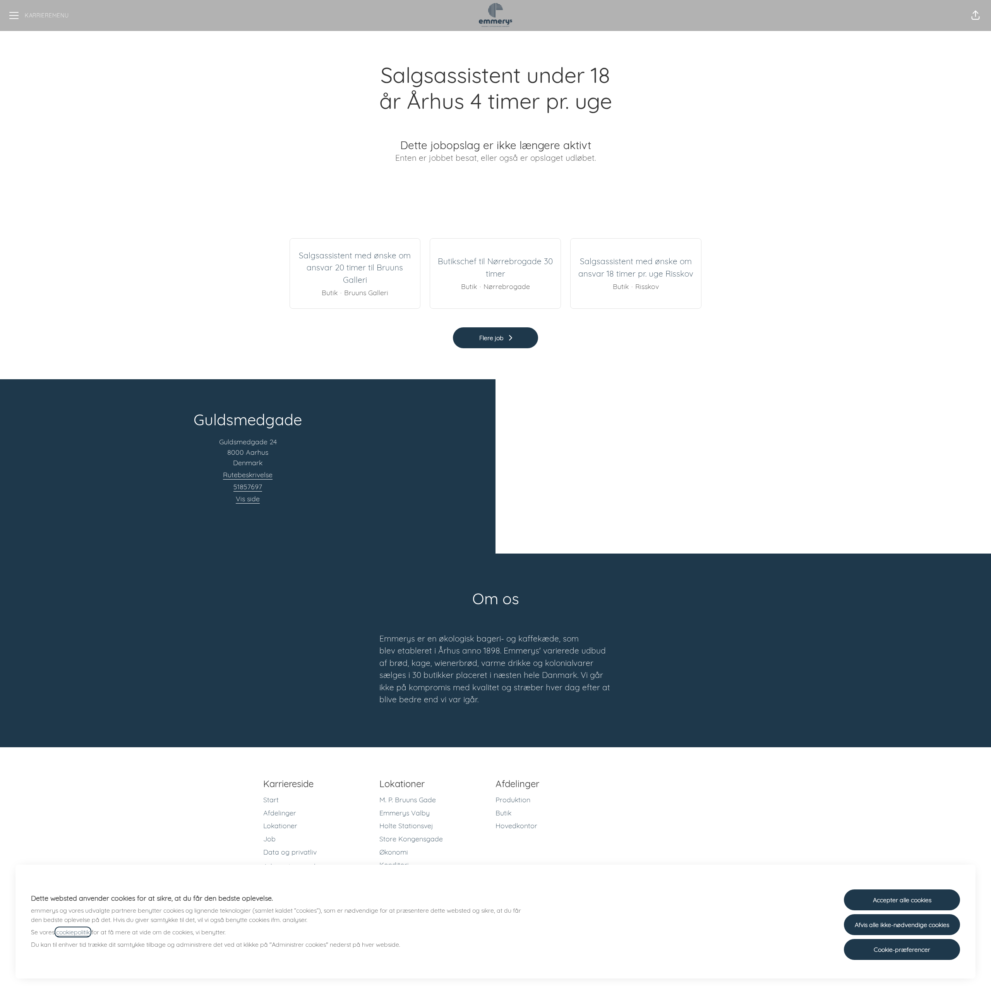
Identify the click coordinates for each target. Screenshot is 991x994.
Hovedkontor (516, 825)
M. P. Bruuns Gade (407, 799)
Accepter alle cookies (902, 900)
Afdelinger (279, 812)
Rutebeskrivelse (248, 474)
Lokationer (280, 825)
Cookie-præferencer (902, 949)
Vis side (248, 498)
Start (271, 799)
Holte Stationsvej (406, 825)
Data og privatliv (290, 852)
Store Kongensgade (411, 838)
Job (269, 838)
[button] (975, 15)
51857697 (247, 486)
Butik (503, 812)
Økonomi (393, 852)
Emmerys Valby (404, 812)
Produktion (513, 799)
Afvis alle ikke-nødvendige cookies (902, 925)
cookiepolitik (73, 932)
